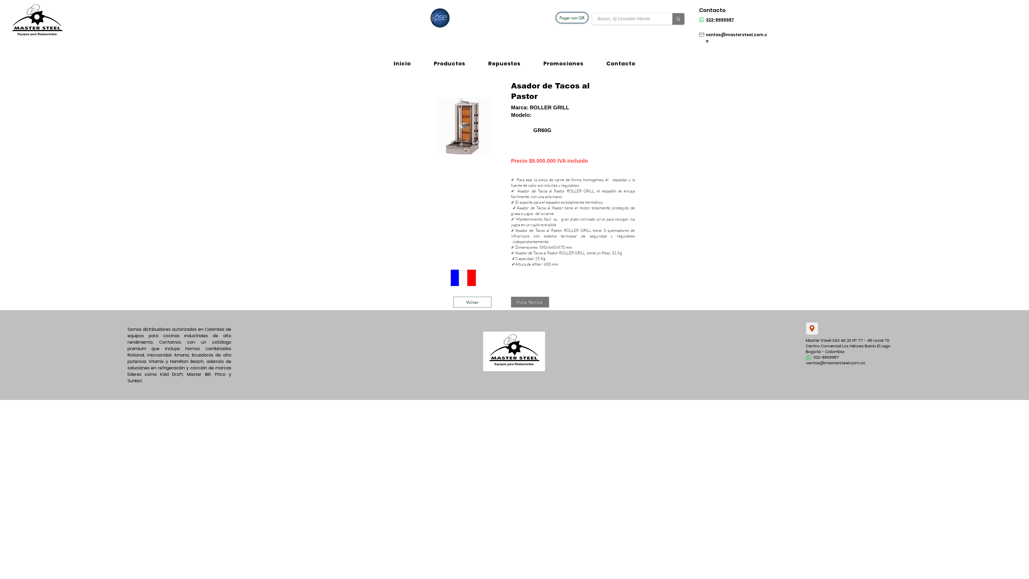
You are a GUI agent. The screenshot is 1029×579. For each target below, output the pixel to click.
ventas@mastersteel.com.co (835, 363)
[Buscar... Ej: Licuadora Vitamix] (678, 19)
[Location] (812, 328)
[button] (449, 63)
